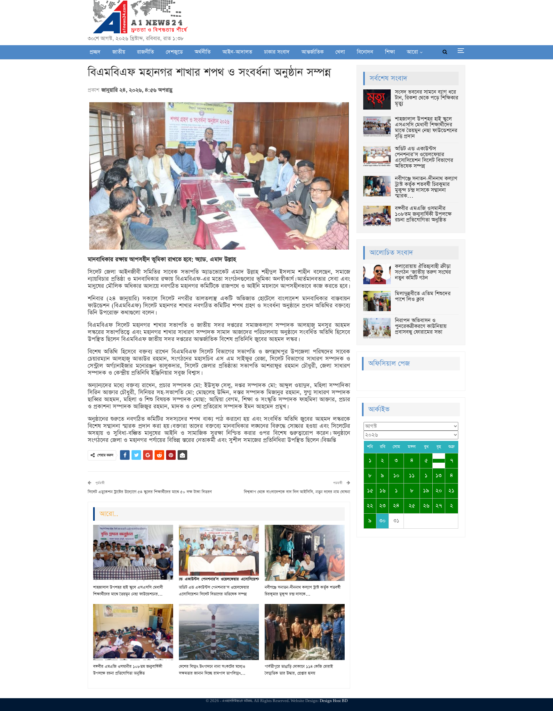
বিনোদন (365, 52)
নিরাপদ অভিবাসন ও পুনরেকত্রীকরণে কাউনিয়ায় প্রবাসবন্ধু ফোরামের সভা (420, 326)
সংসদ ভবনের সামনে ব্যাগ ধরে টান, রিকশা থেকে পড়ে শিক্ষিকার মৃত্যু (426, 97)
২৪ (396, 505)
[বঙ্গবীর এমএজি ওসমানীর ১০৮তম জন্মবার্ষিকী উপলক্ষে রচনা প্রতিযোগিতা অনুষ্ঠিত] (133, 632)
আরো (412, 52)
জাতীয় (118, 52)
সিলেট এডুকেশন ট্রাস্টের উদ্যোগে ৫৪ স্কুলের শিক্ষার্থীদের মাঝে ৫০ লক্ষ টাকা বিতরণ (150, 492)
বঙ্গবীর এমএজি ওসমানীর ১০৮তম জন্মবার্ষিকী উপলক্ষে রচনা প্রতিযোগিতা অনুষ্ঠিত (423, 214)
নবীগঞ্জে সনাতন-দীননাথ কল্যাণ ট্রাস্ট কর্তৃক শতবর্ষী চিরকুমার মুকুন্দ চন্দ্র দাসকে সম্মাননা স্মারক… (426, 187)
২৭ (439, 505)
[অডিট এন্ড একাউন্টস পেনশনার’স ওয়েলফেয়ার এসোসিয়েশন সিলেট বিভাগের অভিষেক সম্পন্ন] (219, 553)
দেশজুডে (174, 52)
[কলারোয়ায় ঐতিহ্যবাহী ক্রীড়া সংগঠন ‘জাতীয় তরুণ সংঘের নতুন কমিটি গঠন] (377, 274)
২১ (451, 490)
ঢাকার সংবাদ (277, 52)
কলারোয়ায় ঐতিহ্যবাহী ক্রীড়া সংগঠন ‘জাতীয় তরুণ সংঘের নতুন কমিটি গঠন (423, 272)
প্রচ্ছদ (95, 52)
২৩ (382, 505)
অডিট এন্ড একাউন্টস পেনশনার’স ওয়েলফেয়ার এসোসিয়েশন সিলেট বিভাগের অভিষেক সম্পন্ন (424, 157)
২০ (439, 490)
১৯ (426, 490)
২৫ (412, 505)
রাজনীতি (145, 52)
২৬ (426, 505)
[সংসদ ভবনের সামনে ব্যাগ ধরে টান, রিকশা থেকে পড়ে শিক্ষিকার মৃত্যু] (377, 99)
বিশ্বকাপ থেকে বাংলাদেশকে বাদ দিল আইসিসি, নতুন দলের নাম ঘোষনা (297, 492)
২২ (370, 505)
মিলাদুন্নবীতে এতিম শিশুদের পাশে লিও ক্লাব (423, 296)
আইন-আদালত (237, 52)
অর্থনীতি (203, 52)
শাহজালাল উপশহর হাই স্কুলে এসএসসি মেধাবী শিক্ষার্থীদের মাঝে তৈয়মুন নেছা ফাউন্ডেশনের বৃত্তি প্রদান (426, 127)
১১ (412, 475)
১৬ (383, 490)
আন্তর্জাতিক (312, 52)
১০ (396, 475)
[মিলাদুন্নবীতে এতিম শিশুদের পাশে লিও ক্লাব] (377, 301)
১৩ (439, 475)
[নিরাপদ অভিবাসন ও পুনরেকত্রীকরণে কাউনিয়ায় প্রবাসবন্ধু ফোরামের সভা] (377, 328)
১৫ (370, 490)
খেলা (340, 52)
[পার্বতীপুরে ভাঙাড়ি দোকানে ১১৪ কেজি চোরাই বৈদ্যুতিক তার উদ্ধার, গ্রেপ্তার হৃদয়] (305, 632)
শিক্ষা (390, 52)
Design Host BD (334, 701)
